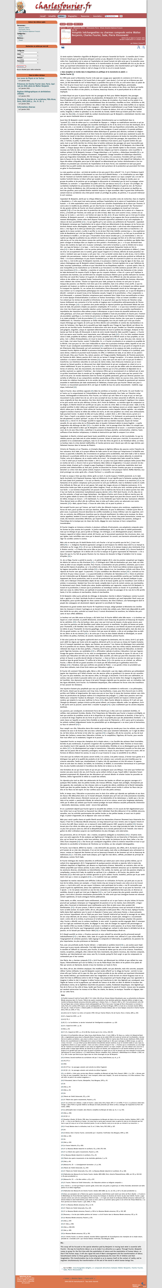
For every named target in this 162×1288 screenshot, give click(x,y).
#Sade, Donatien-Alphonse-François (111, 28)
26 (81, 430)
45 (77, 724)
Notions (19, 57)
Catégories (20, 50)
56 (97, 930)
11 (68, 210)
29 (69, 503)
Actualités (52, 16)
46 (104, 733)
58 (122, 945)
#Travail (69, 28)
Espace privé (89, 1278)
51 (70, 855)
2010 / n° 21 (78, 24)
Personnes (20, 61)
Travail (21, 40)
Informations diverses (26, 107)
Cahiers (62, 16)
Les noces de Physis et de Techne (30, 78)
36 (128, 571)
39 (86, 633)
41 (108, 660)
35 (96, 569)
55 (72, 907)
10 (120, 184)
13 (83, 222)
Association (98, 16)
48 (134, 824)
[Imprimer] (62, 48)
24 (67, 421)
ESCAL (141, 1286)
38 (74, 622)
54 (100, 892)
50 (79, 842)
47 (69, 748)
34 (92, 562)
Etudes (21, 36)
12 (109, 215)
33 (69, 556)
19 (115, 339)
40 (93, 651)
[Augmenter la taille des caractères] (138, 48)
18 (117, 334)
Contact (67, 1278)
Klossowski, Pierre (24, 29)
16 (78, 304)
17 (95, 318)
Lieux (19, 54)
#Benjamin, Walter (79, 28)
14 (66, 249)
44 (109, 705)
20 (101, 346)
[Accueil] (81, 13)
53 (89, 877)
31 (80, 547)
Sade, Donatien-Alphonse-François (29, 31)
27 (138, 480)
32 (127, 549)
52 (69, 874)
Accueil (43, 16)
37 (126, 574)
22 (75, 387)
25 (88, 425)
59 (90, 960)
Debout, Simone (138, 43)
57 (74, 937)
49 (127, 835)
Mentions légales (77, 1278)
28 (110, 492)
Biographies (73, 16)
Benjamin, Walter (24, 27)
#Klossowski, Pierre (92, 28)
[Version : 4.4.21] (143, 1285)
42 (69, 665)
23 (92, 391)
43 (101, 700)
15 (75, 270)
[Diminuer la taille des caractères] (143, 48)
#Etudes (63, 28)
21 (99, 360)
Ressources (85, 16)
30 (66, 545)
